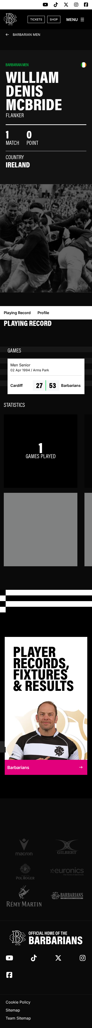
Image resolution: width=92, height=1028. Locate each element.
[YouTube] (45, 5)
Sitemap (13, 1010)
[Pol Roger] (25, 871)
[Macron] (25, 846)
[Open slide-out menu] (75, 19)
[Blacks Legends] (66, 895)
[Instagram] (76, 5)
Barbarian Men (26, 34)
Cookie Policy (18, 1002)
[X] (66, 5)
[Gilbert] (66, 847)
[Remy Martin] (25, 896)
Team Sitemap (18, 1018)
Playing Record (17, 312)
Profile (43, 312)
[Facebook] (86, 5)
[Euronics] (66, 871)
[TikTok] (56, 5)
